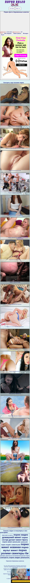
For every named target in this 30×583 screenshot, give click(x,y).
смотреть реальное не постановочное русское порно (14, 555)
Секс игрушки (7, 33)
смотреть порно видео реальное (14, 557)
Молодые (25, 33)
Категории (12, 8)
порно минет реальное (11, 542)
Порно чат (18, 8)
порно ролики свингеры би (14, 552)
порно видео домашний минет (15, 536)
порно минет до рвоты (7, 535)
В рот (2, 34)
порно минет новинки (15, 546)
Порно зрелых (17, 33)
